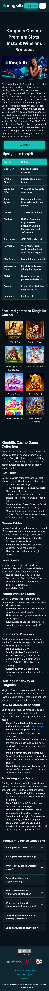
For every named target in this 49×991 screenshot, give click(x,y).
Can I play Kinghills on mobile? (22, 927)
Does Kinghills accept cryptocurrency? (17, 880)
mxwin (24, 978)
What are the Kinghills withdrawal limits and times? (21, 905)
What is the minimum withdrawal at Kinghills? (18, 892)
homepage (37, 726)
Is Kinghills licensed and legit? (21, 856)
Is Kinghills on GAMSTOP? (19, 847)
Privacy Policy (24, 974)
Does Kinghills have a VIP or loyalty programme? (20, 917)
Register (31, 6)
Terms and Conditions (24, 970)
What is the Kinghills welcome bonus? (22, 867)
